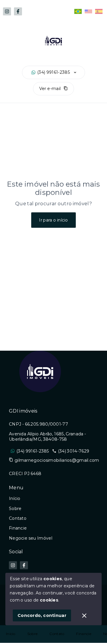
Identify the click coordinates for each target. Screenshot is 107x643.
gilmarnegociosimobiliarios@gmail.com (57, 460)
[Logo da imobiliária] (40, 371)
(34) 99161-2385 (53, 72)
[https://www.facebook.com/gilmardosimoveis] (18, 11)
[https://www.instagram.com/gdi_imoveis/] (7, 11)
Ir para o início (53, 220)
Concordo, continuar (42, 615)
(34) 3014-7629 (73, 451)
